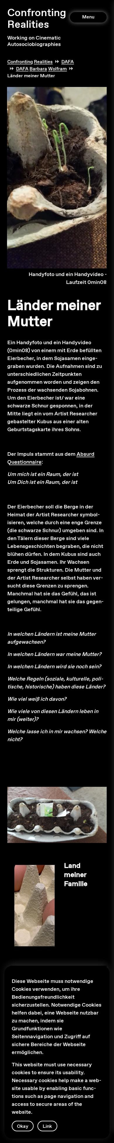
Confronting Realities (36, 19)
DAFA (67, 62)
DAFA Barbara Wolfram (41, 69)
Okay (22, 1126)
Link (47, 1126)
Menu (88, 17)
